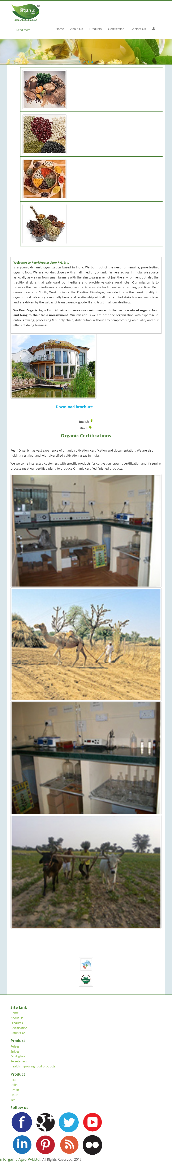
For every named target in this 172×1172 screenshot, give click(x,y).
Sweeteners (18, 1061)
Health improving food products (32, 1066)
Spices (15, 1051)
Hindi (84, 428)
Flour (14, 1095)
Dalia (14, 1085)
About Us (16, 1018)
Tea (13, 1100)
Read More (23, 30)
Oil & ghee (17, 1056)
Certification (18, 1028)
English (84, 421)
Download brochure (74, 406)
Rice (13, 1080)
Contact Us (18, 1033)
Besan (14, 1090)
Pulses (15, 1046)
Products (16, 1023)
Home (14, 1013)
